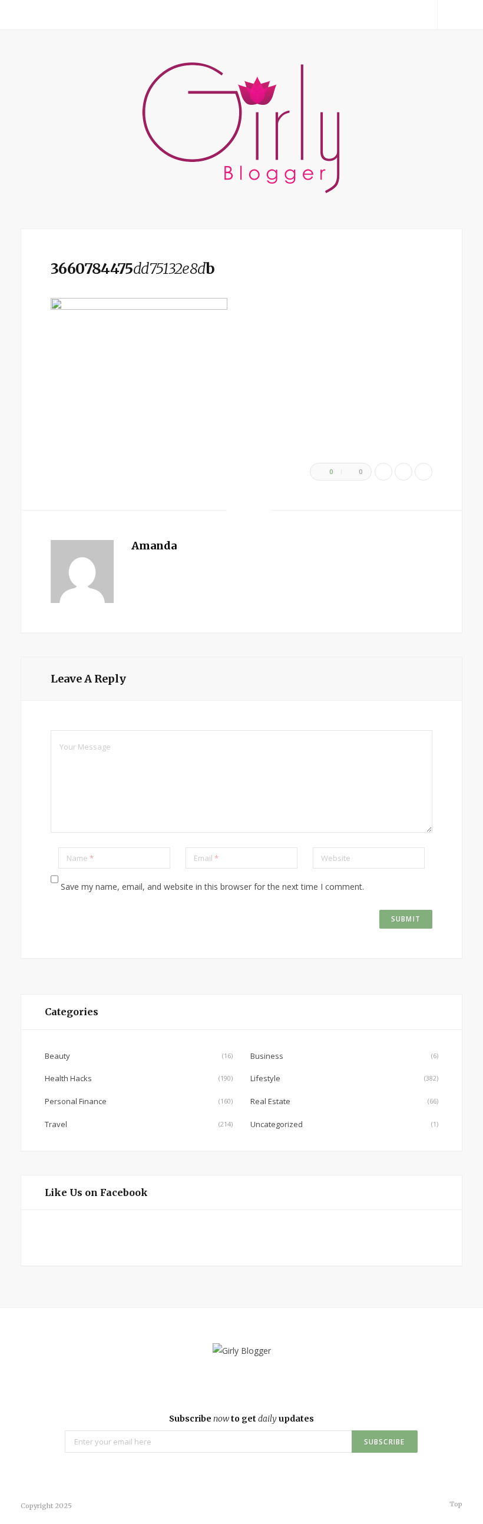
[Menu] (34, 14)
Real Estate (270, 1101)
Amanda (154, 545)
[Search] (450, 14)
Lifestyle (265, 1078)
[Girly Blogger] (242, 129)
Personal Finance (76, 1101)
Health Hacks (68, 1078)
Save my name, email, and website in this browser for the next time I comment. (212, 886)
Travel (56, 1124)
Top (455, 1504)
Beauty (57, 1056)
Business (266, 1056)
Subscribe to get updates (241, 1418)
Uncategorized (276, 1124)
